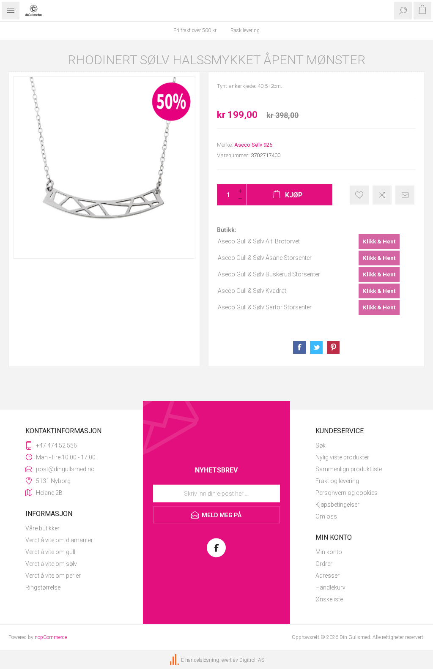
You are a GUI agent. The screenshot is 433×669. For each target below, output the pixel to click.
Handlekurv (330, 587)
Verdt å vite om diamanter (59, 540)
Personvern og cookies (346, 492)
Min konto (328, 552)
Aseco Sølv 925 (253, 145)
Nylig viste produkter (342, 457)
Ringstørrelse (42, 587)
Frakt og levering (337, 481)
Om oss (326, 516)
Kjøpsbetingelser (337, 504)
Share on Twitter (316, 347)
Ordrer (323, 563)
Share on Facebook (299, 347)
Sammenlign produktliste (348, 469)
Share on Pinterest (333, 347)
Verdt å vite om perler (53, 575)
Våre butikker (42, 528)
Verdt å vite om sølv (51, 563)
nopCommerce (51, 637)
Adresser (327, 575)
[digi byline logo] (175, 660)
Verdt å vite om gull (50, 552)
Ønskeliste (329, 599)
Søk (320, 445)
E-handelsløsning (200, 660)
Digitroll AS (251, 660)
